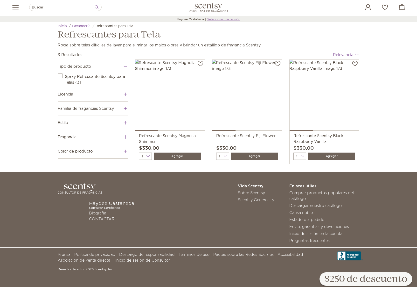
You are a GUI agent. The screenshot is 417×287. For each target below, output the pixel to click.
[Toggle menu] (16, 7)
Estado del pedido (306, 219)
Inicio (62, 25)
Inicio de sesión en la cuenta (315, 233)
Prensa (64, 254)
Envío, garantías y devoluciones (319, 226)
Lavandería (81, 25)
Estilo (63, 122)
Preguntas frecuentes (309, 240)
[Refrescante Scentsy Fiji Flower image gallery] (247, 96)
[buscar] (97, 7)
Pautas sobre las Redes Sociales (243, 254)
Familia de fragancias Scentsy (86, 108)
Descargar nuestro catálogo (315, 205)
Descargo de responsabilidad (147, 254)
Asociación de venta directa (84, 260)
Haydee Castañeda (190, 19)
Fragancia (67, 137)
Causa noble (301, 212)
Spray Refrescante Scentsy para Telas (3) (95, 79)
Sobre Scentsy (251, 192)
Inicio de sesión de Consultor (142, 260)
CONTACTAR (102, 218)
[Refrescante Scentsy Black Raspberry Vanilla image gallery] (324, 96)
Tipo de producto (74, 66)
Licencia (65, 94)
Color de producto (75, 151)
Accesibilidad (290, 254)
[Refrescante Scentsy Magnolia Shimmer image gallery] (170, 96)
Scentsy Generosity (256, 199)
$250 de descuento (365, 279)
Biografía (97, 213)
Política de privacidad (94, 254)
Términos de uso (194, 254)
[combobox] (65, 7)
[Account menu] (363, 7)
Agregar (177, 156)
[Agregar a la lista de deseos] (200, 63)
